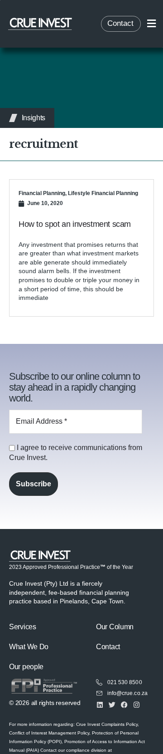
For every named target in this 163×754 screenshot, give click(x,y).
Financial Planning (42, 193)
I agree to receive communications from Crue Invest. (75, 452)
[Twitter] (112, 705)
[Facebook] (124, 705)
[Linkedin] (100, 705)
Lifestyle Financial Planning (103, 193)
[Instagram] (136, 705)
